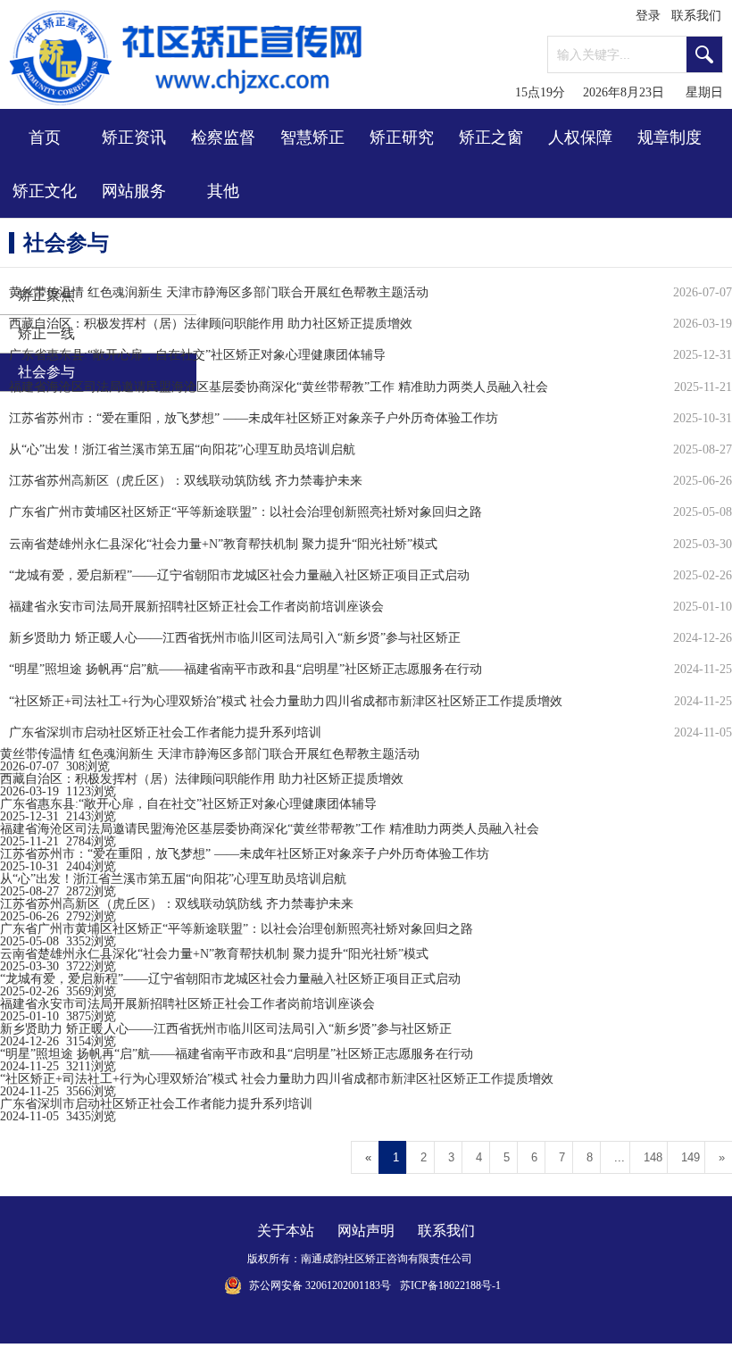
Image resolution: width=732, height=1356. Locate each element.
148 (653, 1157)
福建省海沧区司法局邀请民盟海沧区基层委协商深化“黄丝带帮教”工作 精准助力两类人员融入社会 (269, 829)
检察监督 (223, 137)
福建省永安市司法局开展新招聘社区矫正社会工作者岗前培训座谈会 (187, 1004)
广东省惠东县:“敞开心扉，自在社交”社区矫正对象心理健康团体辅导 (188, 804)
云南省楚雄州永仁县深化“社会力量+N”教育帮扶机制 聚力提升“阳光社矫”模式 (214, 954)
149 (690, 1157)
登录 (648, 15)
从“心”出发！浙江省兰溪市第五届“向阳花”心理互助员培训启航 (173, 879)
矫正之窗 (491, 137)
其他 (223, 191)
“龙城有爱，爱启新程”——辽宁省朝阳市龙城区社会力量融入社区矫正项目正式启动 (230, 979)
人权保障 (580, 137)
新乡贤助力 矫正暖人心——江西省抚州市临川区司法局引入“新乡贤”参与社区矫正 (226, 1029)
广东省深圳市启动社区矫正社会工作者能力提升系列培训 (156, 1104)
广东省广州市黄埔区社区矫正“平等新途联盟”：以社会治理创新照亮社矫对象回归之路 (236, 929)
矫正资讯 (134, 137)
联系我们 (696, 15)
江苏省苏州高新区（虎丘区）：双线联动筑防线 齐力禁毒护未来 (177, 904)
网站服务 (134, 191)
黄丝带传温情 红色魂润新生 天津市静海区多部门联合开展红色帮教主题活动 (210, 754)
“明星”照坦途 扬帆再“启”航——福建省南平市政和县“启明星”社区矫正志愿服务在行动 (236, 1054)
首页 (45, 137)
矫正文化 (44, 191)
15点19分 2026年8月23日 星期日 (619, 92)
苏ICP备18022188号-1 (450, 1285)
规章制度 (669, 137)
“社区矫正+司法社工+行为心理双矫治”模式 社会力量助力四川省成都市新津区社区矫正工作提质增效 (276, 1079)
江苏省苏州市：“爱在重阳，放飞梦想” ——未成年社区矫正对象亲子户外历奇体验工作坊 (244, 854)
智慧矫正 (312, 137)
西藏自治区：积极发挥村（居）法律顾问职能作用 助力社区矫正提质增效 (201, 779)
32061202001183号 (348, 1285)
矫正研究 (402, 137)
